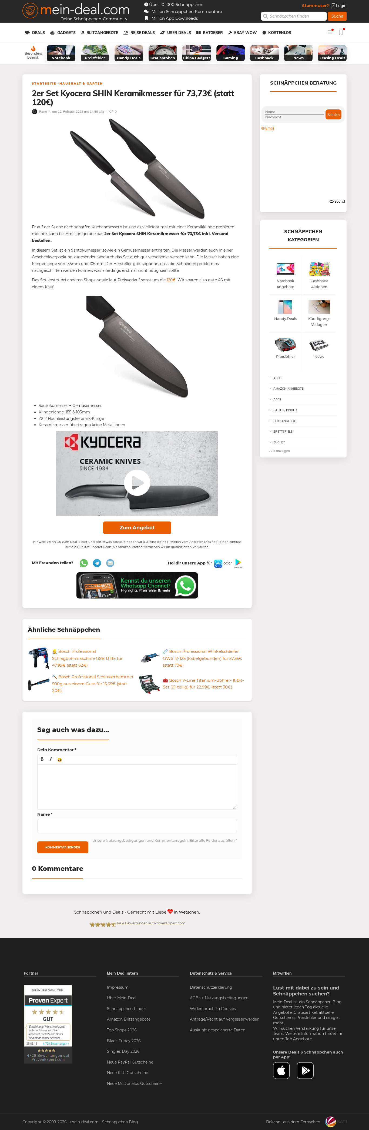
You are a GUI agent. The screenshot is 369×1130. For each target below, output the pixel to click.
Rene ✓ (44, 111)
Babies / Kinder (285, 410)
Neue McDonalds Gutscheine (134, 1083)
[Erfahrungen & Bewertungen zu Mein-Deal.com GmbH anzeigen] (48, 1023)
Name (45, 814)
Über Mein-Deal (121, 997)
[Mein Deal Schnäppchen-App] (309, 1070)
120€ (171, 280)
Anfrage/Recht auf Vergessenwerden (224, 1019)
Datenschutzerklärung (211, 987)
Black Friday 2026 (124, 1040)
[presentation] (42, 759)
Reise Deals (142, 32)
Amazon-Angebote (288, 388)
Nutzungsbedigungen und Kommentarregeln (147, 840)
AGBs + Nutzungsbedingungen (219, 997)
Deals (38, 32)
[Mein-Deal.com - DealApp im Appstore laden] (285, 1070)
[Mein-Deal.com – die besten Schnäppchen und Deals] (75, 11)
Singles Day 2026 (123, 1051)
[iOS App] (217, 563)
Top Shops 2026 (122, 1030)
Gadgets (66, 32)
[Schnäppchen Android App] (237, 563)
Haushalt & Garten (81, 83)
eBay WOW (245, 32)
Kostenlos (279, 32)
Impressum (118, 987)
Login (341, 5)
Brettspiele (282, 431)
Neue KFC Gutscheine (127, 1072)
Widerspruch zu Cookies (213, 1008)
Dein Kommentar (56, 749)
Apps (277, 399)
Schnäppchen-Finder (126, 1008)
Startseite (44, 83)
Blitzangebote (102, 32)
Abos (277, 378)
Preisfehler (306, 1017)
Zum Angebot (137, 528)
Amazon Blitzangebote (128, 1019)
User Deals (179, 32)
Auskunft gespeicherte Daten (217, 1030)
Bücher (279, 442)
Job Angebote (298, 1039)
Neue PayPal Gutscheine (130, 1062)
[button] (42, 759)
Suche (337, 16)
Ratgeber (213, 32)
